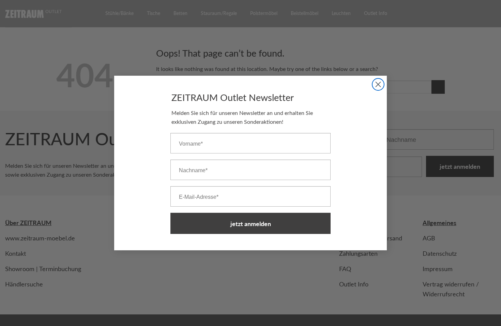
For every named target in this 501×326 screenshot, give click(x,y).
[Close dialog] (378, 84)
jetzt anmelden (250, 223)
